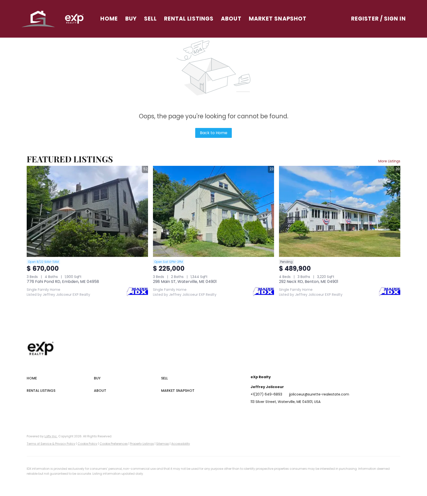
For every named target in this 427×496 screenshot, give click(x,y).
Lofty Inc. (51, 436)
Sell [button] (150, 19)
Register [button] (365, 19)
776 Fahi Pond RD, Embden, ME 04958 (63, 281)
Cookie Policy (87, 444)
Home (109, 19)
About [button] (231, 19)
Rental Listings (189, 19)
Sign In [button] (395, 19)
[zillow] (284, 413)
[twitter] (274, 413)
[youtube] (303, 413)
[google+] (313, 413)
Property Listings (142, 444)
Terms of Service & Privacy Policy (51, 444)
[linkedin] (264, 413)
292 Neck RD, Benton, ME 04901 (308, 281)
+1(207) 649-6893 (266, 394)
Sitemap (162, 444)
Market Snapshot (278, 19)
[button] (38, 18)
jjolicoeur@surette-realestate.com (319, 394)
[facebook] (254, 413)
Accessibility (180, 444)
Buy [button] (131, 19)
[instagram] (294, 413)
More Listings (389, 161)
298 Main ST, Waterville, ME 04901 (185, 281)
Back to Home (213, 133)
